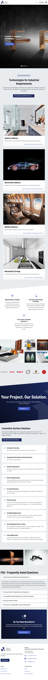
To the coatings (9, 44)
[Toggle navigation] (46, 2)
